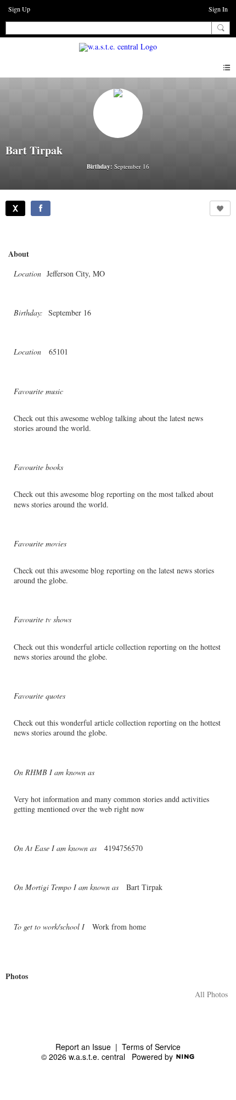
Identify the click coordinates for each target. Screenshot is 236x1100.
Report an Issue (83, 1046)
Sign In (218, 8)
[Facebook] (40, 208)
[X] (15, 208)
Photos (16, 976)
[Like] (220, 208)
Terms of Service (151, 1046)
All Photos (211, 994)
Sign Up (19, 8)
